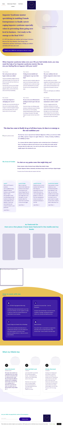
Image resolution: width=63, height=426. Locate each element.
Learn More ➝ (7, 210)
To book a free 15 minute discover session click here (29, 171)
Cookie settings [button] (52, 423)
